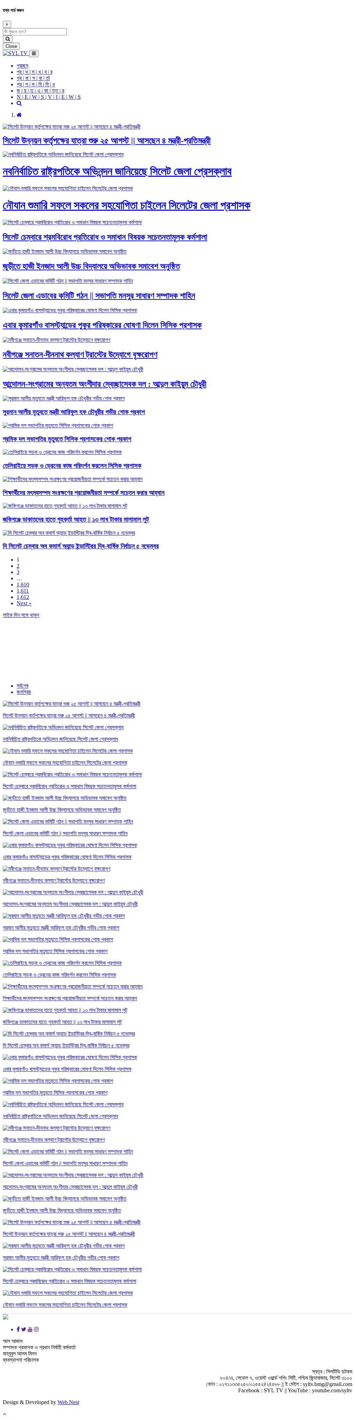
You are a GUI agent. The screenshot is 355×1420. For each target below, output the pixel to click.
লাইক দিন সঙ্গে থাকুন (21, 615)
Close (11, 46)
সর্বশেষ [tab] (22, 686)
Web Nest (68, 1402)
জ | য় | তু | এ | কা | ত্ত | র (40, 91)
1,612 (23, 597)
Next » (24, 603)
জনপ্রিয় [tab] (24, 692)
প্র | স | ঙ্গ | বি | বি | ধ (36, 84)
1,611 (23, 591)
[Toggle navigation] (33, 53)
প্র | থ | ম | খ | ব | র (34, 72)
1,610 (23, 584)
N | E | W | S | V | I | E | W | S (49, 97)
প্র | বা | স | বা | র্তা (33, 78)
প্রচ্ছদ (22, 66)
